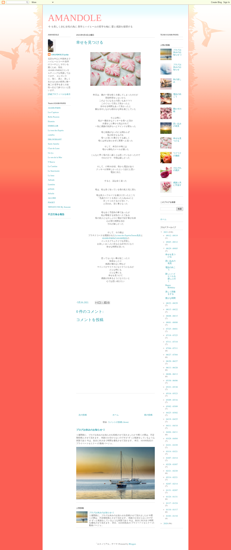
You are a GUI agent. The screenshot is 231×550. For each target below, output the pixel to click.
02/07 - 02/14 (172, 483)
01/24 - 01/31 (172, 496)
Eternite (51, 121)
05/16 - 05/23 (172, 393)
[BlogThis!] (99, 302)
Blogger (132, 543)
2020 (166, 523)
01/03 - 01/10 (172, 515)
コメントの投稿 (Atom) (118, 422)
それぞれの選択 (177, 169)
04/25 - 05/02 (172, 412)
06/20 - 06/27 (172, 361)
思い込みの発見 (177, 124)
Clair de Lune (54, 148)
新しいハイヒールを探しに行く (170, 277)
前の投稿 (148, 414)
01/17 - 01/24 (172, 503)
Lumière (51, 184)
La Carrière (52, 166)
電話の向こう (177, 95)
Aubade (51, 179)
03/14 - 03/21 (172, 451)
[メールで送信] (96, 302)
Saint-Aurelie (53, 143)
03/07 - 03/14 (172, 457)
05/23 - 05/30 (172, 386)
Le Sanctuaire (54, 170)
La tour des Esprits (56, 130)
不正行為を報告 (56, 214)
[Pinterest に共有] (108, 302)
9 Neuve (51, 161)
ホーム (116, 414)
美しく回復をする (170, 292)
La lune (51, 175)
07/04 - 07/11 (172, 348)
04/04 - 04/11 (172, 432)
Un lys (50, 152)
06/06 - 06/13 (172, 374)
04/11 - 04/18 (172, 425)
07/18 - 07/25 (172, 335)
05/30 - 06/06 (172, 380)
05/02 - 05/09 (172, 406)
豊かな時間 (170, 298)
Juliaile (51, 193)
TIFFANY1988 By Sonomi (59, 207)
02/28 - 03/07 (172, 464)
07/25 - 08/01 (172, 328)
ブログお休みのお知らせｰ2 (90, 429)
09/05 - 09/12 (172, 241)
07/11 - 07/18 (172, 341)
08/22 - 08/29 (172, 303)
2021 (166, 232)
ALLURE (52, 198)
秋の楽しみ (177, 80)
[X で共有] (102, 302)
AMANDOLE (75, 18)
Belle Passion (53, 116)
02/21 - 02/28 (172, 470)
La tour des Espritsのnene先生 (128, 235)
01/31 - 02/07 (172, 490)
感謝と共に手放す (177, 183)
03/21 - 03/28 (172, 444)
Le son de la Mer (55, 157)
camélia (51, 134)
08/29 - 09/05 (172, 248)
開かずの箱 (177, 110)
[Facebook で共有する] (105, 302)
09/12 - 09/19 (172, 235)
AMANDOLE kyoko (60, 54)
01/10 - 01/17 (172, 509)
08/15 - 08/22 (172, 309)
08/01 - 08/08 (172, 322)
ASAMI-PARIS (54, 107)
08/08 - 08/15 (172, 315)
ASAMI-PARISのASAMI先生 (114, 238)
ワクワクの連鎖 (177, 154)
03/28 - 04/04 (172, 438)
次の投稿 (83, 414)
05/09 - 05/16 (172, 399)
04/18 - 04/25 (172, 419)
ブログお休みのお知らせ (177, 67)
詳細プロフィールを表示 (59, 94)
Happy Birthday (170, 286)
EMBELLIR (53, 125)
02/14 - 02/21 (172, 477)
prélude (51, 188)
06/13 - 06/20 (172, 367)
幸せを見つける (177, 139)
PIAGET (51, 202)
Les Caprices (53, 112)
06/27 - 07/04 (172, 354)
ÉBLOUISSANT (55, 139)
